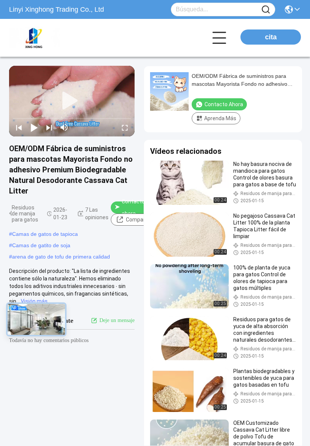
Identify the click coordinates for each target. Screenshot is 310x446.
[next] (49, 127)
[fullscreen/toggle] (124, 127)
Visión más (34, 301)
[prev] (18, 127)
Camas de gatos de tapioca (45, 234)
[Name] (265, 9)
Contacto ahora (133, 207)
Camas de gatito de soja (41, 245)
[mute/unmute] (64, 127)
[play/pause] (34, 127)
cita (271, 37)
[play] (71, 100)
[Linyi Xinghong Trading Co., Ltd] (50, 37)
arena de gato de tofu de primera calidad (61, 257)
